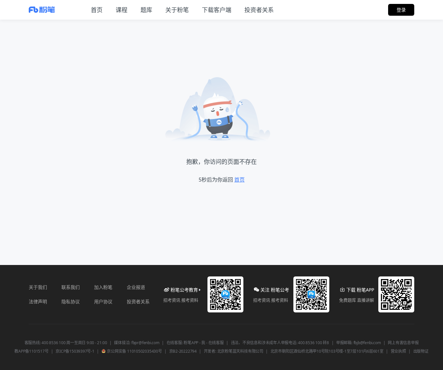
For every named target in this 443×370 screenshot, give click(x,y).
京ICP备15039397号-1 (75, 351)
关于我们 (38, 287)
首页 (239, 179)
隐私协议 (70, 301)
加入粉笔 (103, 287)
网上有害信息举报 (403, 343)
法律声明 (38, 301)
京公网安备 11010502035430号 (134, 351)
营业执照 (398, 351)
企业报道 (136, 287)
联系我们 (70, 287)
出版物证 (421, 351)
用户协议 (103, 301)
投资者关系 (138, 301)
